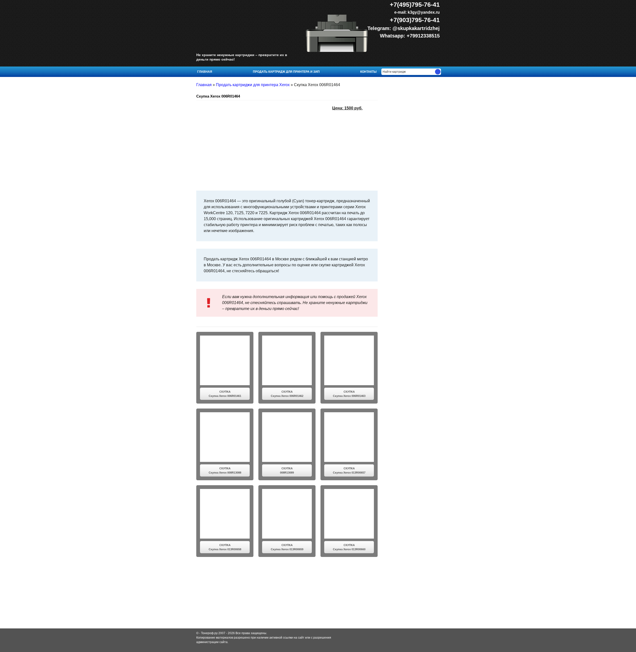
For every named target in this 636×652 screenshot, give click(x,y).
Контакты (368, 71)
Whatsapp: (393, 35)
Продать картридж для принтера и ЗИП (286, 71)
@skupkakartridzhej (416, 28)
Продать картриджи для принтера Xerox (253, 85)
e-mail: (416, 12)
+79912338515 (423, 35)
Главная (204, 71)
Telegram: (380, 28)
